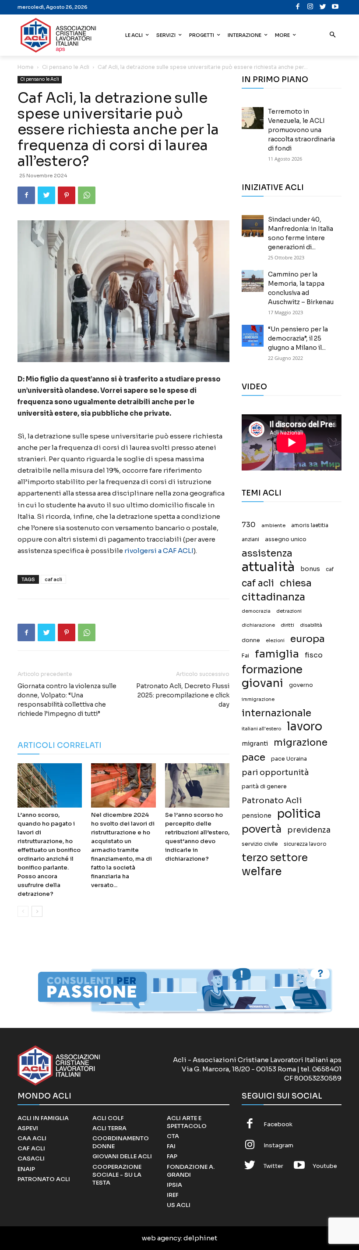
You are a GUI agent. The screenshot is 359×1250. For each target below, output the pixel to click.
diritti (287, 625)
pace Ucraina (289, 758)
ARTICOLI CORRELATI (60, 745)
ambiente (273, 525)
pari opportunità (275, 772)
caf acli (53, 579)
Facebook (278, 1124)
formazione (272, 669)
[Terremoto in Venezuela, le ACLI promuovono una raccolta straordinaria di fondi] (253, 118)
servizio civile (260, 844)
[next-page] (37, 911)
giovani (262, 683)
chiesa (296, 583)
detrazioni (289, 611)
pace (253, 757)
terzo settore (275, 857)
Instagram (278, 1145)
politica (299, 814)
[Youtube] (335, 7)
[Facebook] (298, 7)
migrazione (300, 742)
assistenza (267, 553)
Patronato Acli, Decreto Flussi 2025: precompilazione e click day (182, 695)
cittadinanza (273, 597)
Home (26, 67)
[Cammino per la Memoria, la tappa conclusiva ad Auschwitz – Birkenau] (253, 281)
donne (251, 640)
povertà (262, 829)
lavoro (304, 726)
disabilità (311, 625)
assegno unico (285, 539)
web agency (161, 1238)
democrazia (256, 611)
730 (249, 525)
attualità (268, 566)
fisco (314, 655)
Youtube (325, 1166)
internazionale (276, 713)
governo (301, 685)
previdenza (309, 830)
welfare (262, 871)
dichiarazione (258, 625)
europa (307, 638)
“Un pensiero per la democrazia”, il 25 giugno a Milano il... (298, 338)
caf (330, 569)
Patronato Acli (272, 800)
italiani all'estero (261, 729)
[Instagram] (310, 7)
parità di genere (264, 786)
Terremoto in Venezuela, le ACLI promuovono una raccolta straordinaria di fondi (301, 130)
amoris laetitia (309, 525)
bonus (310, 569)
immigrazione (258, 699)
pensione (256, 815)
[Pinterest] (66, 195)
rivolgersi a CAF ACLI (159, 550)
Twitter (273, 1166)
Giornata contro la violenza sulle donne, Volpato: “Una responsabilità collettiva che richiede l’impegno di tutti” (67, 700)
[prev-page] (23, 911)
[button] (333, 35)
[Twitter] (323, 7)
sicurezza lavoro (305, 844)
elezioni (275, 640)
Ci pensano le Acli (65, 67)
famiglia (277, 654)
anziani (250, 539)
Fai (245, 655)
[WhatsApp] (86, 195)
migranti (255, 743)
